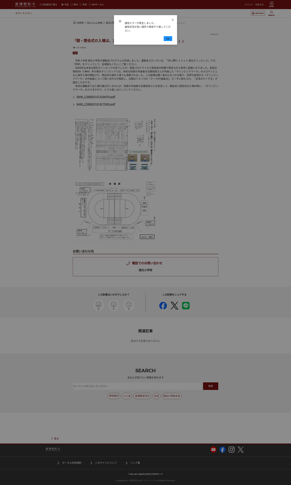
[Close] (173, 19)
